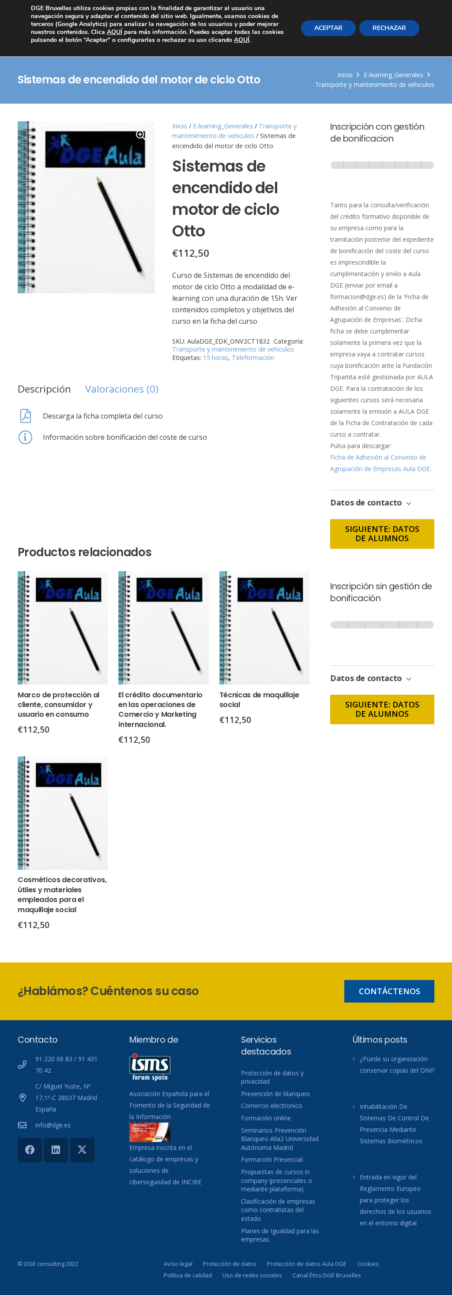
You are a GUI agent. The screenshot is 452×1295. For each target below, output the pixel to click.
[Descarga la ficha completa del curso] (30, 416)
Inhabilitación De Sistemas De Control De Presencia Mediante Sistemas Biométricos (394, 1123)
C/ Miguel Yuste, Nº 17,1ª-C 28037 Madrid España (66, 1097)
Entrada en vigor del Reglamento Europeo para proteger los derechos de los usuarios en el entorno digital (395, 1200)
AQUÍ (114, 32)
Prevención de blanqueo (275, 1093)
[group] (382, 173)
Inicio (345, 75)
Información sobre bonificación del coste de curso (125, 437)
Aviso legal (178, 1264)
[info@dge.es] (26, 1125)
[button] (141, 135)
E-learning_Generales (393, 75)
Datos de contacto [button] (367, 502)
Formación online (266, 1118)
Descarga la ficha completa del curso (103, 416)
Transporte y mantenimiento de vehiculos (374, 84)
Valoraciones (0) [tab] (121, 389)
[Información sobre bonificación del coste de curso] (30, 437)
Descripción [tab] (44, 389)
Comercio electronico (271, 1105)
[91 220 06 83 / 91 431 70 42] (26, 1064)
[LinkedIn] (56, 1150)
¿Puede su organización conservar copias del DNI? (397, 1064)
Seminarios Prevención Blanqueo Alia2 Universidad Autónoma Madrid (280, 1139)
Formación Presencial (272, 1159)
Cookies (368, 1264)
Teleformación (253, 357)
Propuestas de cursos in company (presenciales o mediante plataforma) (276, 1180)
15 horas (215, 357)
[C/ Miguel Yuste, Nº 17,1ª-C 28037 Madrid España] (26, 1097)
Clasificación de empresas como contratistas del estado (278, 1210)
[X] (82, 1150)
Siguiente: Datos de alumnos (382, 534)
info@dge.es (53, 1125)
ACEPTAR (328, 28)
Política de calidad (188, 1275)
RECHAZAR (389, 28)
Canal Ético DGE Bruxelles (327, 1275)
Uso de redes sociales (252, 1275)
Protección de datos (229, 1264)
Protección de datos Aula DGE (307, 1264)
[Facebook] (30, 1150)
